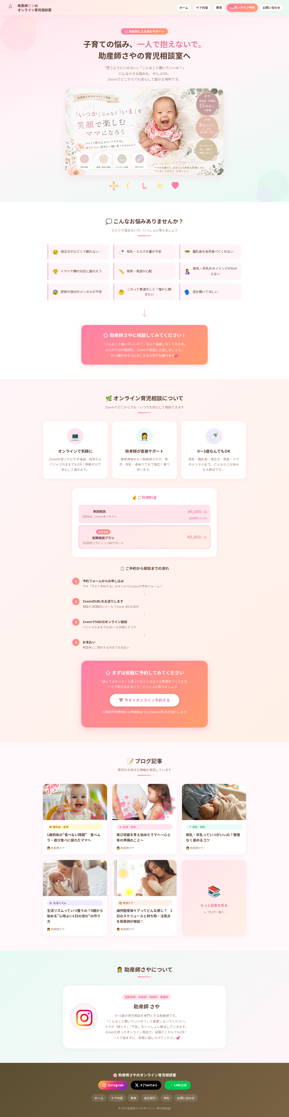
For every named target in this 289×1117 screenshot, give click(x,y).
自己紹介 (150, 1098)
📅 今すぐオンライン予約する (144, 700)
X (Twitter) (148, 1085)
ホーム (183, 7)
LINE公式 (180, 1085)
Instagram (116, 1085)
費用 (219, 7)
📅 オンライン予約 (242, 7)
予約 (166, 1098)
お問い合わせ (271, 7)
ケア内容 (202, 7)
